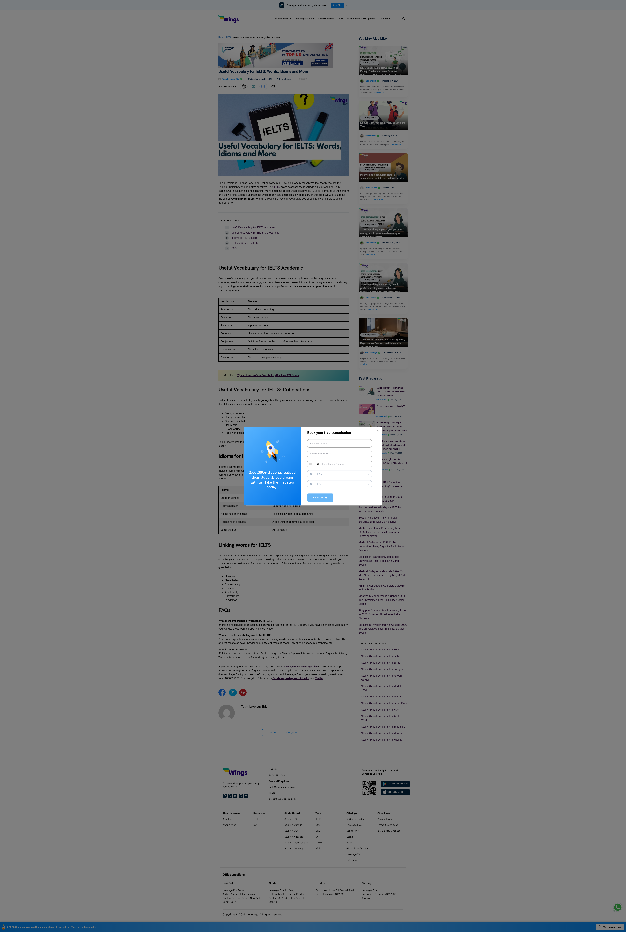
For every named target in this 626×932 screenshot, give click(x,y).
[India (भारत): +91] (310, 464)
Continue (319, 497)
